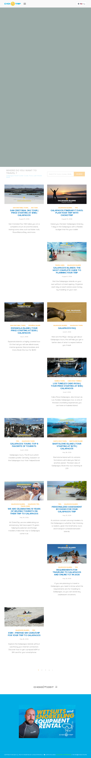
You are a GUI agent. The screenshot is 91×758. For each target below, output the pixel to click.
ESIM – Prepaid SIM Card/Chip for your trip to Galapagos (24, 634)
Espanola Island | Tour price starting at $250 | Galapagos (45, 151)
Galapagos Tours (76, 325)
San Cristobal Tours (41, 22)
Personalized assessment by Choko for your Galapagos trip (67, 509)
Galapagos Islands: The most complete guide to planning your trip (45, 111)
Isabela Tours (59, 381)
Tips (52, 62)
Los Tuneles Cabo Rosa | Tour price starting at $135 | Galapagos (67, 386)
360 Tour (53, 22)
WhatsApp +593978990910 (63, 754)
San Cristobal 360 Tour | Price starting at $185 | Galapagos (45, 31)
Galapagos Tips (33, 504)
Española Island (53, 142)
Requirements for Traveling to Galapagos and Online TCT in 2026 (67, 572)
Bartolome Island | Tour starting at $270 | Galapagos (66, 446)
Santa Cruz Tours (60, 441)
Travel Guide (39, 99)
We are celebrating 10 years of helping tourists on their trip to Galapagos (24, 511)
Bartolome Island (76, 441)
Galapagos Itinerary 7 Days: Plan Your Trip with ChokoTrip (45, 71)
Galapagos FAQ (67, 328)
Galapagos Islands (43, 62)
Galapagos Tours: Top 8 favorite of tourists (24, 445)
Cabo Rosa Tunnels (74, 381)
